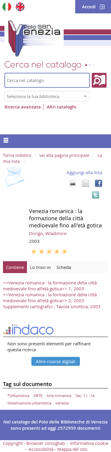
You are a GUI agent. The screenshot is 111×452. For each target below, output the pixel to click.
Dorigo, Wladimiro (48, 233)
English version (20, 6)
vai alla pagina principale (64, 155)
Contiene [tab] (15, 267)
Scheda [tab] (64, 267)
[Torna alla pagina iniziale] (34, 37)
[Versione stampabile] (72, 183)
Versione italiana (6, 6)
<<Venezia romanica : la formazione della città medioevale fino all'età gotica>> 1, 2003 (50, 286)
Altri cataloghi (61, 107)
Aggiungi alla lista (84, 172)
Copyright (13, 443)
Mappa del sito (72, 449)
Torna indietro (17, 155)
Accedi (89, 7)
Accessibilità (41, 449)
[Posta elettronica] (85, 183)
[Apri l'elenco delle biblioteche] (85, 96)
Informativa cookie (89, 443)
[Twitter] (95, 195)
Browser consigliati (45, 443)
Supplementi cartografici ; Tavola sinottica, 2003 (52, 306)
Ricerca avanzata (22, 107)
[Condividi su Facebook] (98, 183)
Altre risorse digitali (55, 361)
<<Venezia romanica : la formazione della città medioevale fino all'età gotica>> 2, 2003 (50, 297)
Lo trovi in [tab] (40, 267)
